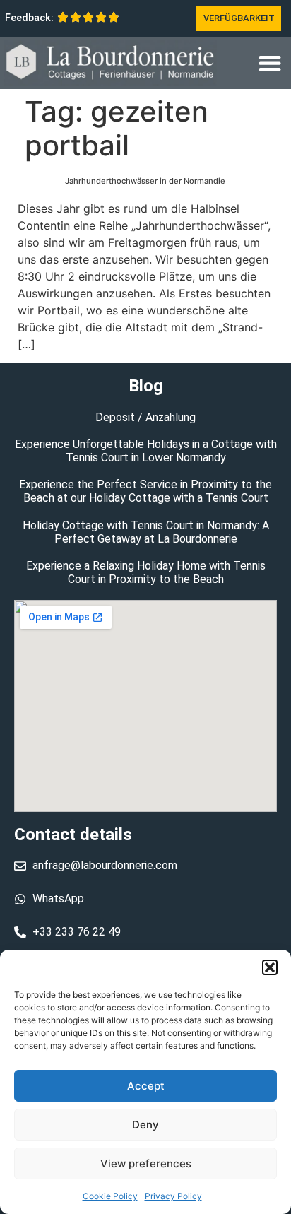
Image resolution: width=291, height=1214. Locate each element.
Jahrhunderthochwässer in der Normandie (145, 181)
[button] (270, 967)
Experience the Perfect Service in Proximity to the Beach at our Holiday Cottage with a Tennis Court (145, 491)
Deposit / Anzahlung (145, 417)
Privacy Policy (173, 1196)
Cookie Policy (110, 1196)
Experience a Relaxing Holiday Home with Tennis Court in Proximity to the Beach (146, 572)
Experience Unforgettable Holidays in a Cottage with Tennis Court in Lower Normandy (146, 450)
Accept (146, 1085)
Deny (145, 1124)
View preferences (145, 1163)
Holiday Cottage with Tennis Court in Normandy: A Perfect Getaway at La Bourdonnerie (146, 532)
